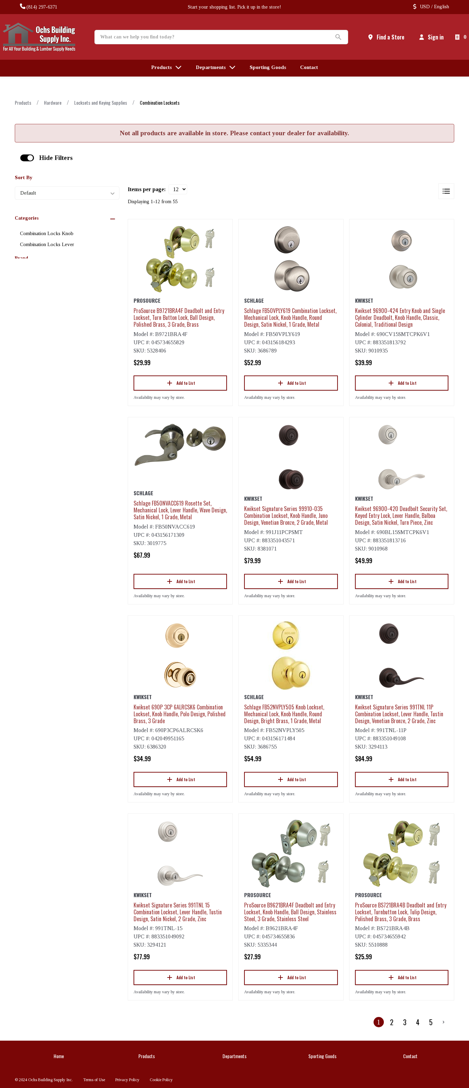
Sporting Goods (322, 1056)
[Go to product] (180, 259)
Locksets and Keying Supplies (100, 102)
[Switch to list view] (446, 191)
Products (23, 102)
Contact (410, 1056)
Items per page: (147, 189)
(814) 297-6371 (41, 7)
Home (59, 1056)
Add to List (185, 383)
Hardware (52, 102)
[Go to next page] (443, 1022)
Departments (234, 1056)
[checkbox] (27, 157)
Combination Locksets (160, 102)
